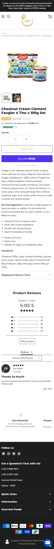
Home (4, 33)
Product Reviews (27, 293)
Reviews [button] (25, 352)
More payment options (27, 165)
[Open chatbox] (48, 543)
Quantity (5, 133)
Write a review (27, 341)
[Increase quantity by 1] (26, 139)
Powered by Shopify (27, 543)
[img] (27, 365)
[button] (6, 97)
